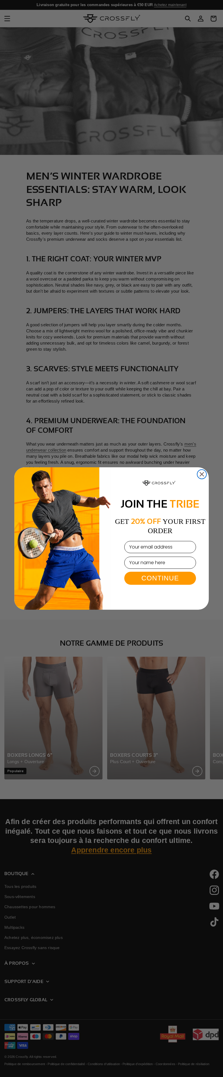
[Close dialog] (201, 474)
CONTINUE (160, 578)
